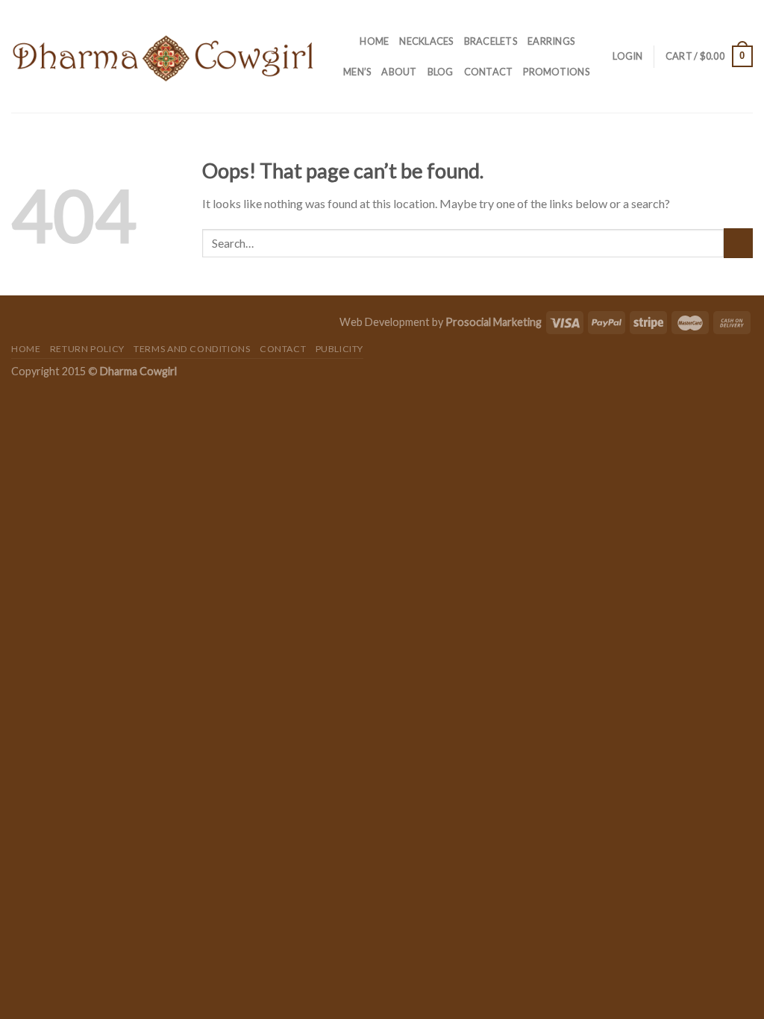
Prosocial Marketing (493, 322)
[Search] (343, 41)
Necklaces (426, 41)
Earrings (550, 41)
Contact (488, 72)
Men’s (357, 72)
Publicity (340, 348)
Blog (441, 72)
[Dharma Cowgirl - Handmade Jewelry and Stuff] (163, 57)
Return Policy (87, 348)
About (398, 72)
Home (374, 41)
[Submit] (738, 242)
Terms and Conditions (192, 348)
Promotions (556, 72)
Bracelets (490, 41)
